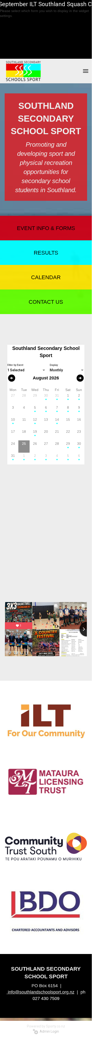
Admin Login (48, 1031)
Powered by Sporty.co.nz (46, 1026)
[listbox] (26, 370)
